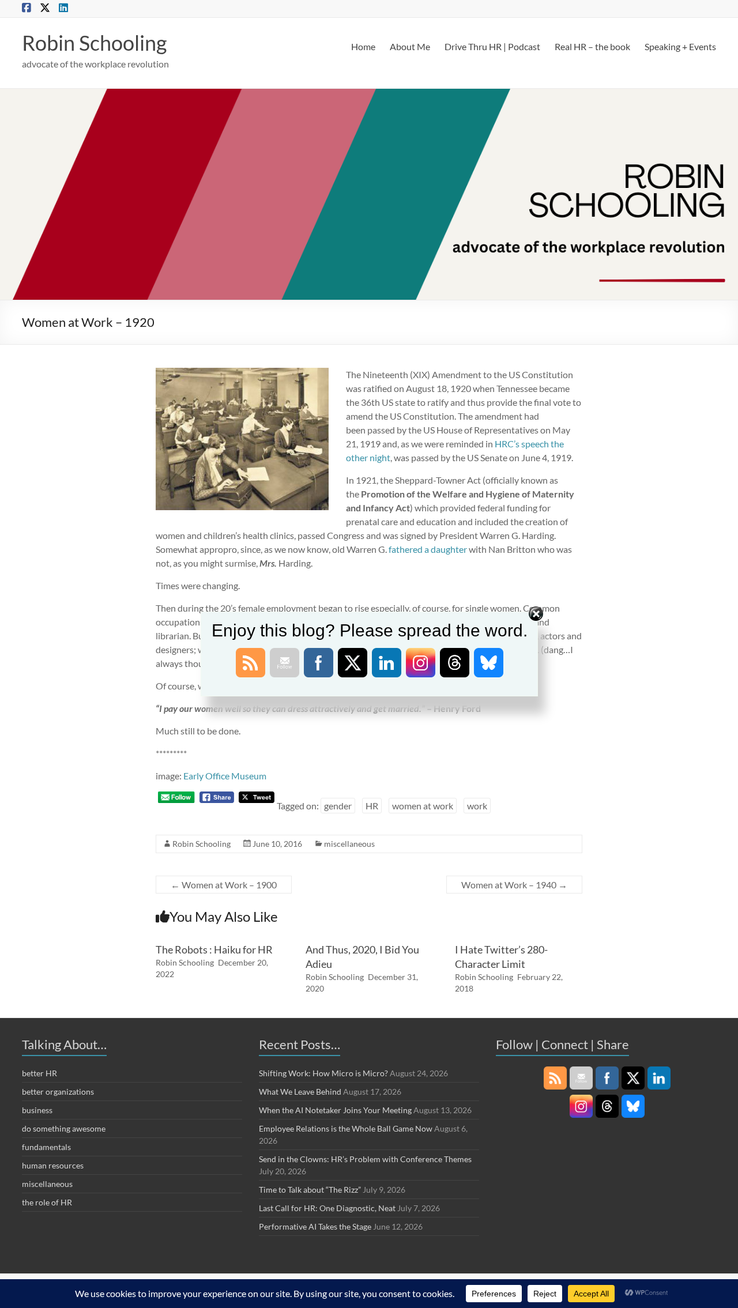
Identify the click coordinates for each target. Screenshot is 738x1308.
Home (363, 46)
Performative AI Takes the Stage (315, 1226)
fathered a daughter (428, 549)
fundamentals (46, 1147)
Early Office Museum (224, 775)
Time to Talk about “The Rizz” (310, 1189)
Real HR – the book (592, 46)
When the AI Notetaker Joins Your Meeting (335, 1110)
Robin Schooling (94, 42)
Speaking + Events (680, 46)
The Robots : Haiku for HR (214, 949)
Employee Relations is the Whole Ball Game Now (345, 1128)
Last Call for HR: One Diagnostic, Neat (327, 1208)
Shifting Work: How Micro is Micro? (323, 1073)
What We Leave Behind (300, 1091)
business (37, 1110)
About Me (410, 46)
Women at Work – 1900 (224, 884)
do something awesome (64, 1128)
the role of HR (47, 1202)
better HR (39, 1073)
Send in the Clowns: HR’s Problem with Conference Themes (365, 1159)
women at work (422, 805)
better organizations (58, 1091)
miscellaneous (349, 844)
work (477, 805)
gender (338, 805)
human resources (53, 1165)
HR (372, 805)
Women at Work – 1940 (514, 884)
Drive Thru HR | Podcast (492, 46)
